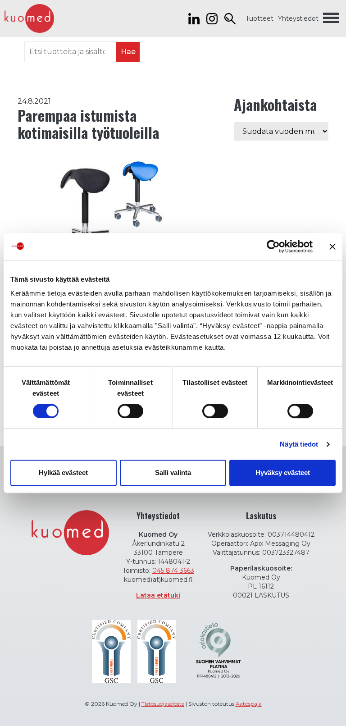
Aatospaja (249, 703)
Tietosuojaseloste (162, 703)
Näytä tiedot (299, 444)
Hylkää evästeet (63, 472)
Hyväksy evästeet (282, 472)
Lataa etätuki (158, 595)
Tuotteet (259, 18)
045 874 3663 (173, 570)
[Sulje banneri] (332, 246)
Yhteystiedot (298, 18)
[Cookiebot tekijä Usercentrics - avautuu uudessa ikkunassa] (273, 246)
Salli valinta (173, 472)
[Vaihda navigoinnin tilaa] (331, 18)
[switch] (130, 411)
